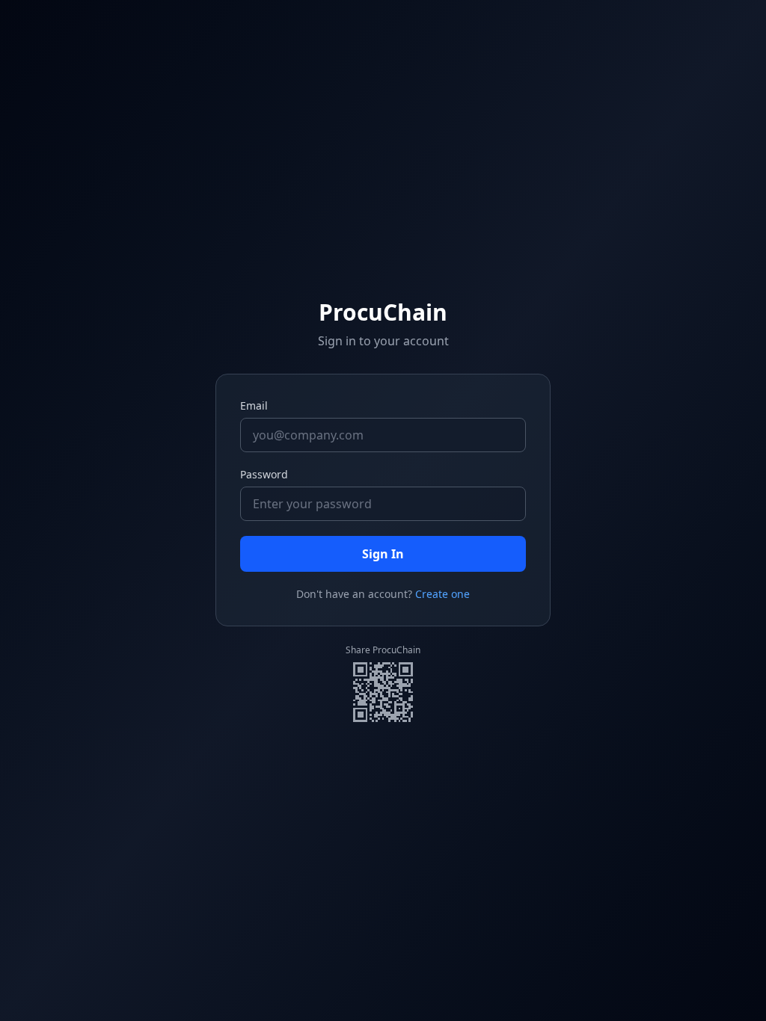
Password (264, 474)
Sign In (383, 554)
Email (254, 405)
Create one (442, 594)
